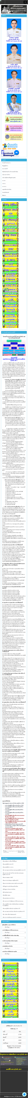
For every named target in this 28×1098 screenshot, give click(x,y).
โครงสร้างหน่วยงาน (6, 162)
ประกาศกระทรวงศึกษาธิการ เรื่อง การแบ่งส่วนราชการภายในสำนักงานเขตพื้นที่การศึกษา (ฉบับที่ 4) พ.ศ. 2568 (15, 847)
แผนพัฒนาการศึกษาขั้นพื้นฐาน (10, 861)
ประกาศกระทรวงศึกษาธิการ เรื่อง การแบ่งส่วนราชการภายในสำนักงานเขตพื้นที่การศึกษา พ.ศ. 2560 (15, 834)
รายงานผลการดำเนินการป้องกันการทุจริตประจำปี (14, 911)
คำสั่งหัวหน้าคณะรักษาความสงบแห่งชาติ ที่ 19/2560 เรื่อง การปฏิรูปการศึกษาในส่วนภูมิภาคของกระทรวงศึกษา (15, 826)
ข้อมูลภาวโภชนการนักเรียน (9, 889)
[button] (3, 9)
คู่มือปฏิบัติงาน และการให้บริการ (9, 924)
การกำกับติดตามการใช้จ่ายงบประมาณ (10, 930)
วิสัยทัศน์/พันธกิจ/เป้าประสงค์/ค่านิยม (10, 171)
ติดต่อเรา (4, 195)
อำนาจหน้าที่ (5, 168)
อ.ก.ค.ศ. (4, 180)
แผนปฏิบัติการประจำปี (8, 864)
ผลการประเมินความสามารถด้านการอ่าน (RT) (13, 883)
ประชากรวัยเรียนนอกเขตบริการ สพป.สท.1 (12, 917)
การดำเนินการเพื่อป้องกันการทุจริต (9, 951)
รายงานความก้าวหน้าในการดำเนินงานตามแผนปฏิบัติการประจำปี (13, 873)
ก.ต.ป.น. (4, 183)
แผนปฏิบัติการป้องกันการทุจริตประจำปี (12, 908)
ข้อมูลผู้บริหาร (5, 165)
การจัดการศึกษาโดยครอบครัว (10, 914)
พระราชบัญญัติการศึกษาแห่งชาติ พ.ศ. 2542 (14, 805)
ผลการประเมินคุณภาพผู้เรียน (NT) (11, 880)
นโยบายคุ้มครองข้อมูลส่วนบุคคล (9, 177)
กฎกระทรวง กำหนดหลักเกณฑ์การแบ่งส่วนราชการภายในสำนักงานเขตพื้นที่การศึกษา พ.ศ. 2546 (15, 830)
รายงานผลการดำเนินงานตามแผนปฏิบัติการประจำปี (14, 870)
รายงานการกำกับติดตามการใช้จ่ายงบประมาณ (13, 901)
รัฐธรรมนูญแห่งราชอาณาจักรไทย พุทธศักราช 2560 (13, 803)
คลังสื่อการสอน (7, 895)
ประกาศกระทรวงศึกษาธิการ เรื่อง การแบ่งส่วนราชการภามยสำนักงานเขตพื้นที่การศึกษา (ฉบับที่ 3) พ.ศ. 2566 (15, 843)
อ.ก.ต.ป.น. (4, 186)
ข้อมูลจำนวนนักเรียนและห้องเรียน (11, 886)
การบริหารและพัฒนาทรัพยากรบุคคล (9, 940)
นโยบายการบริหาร (6, 174)
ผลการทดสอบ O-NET (8, 877)
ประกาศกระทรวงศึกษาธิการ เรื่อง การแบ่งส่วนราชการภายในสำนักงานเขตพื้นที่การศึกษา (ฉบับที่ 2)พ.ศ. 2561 (15, 839)
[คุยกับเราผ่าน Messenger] (24, 1094)
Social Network (5, 192)
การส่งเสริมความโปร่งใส (7, 946)
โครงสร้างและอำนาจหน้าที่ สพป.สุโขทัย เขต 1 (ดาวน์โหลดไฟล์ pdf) (14, 337)
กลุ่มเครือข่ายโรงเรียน (6, 189)
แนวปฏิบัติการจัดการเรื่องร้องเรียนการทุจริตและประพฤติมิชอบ (13, 905)
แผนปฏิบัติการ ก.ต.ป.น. (8, 867)
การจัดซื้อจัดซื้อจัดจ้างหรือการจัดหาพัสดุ (10, 935)
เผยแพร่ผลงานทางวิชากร (9, 898)
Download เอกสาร (8, 892)
